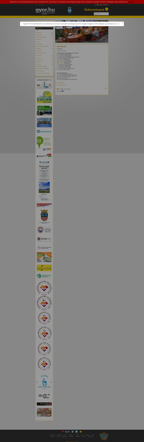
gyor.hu (118, 24)
